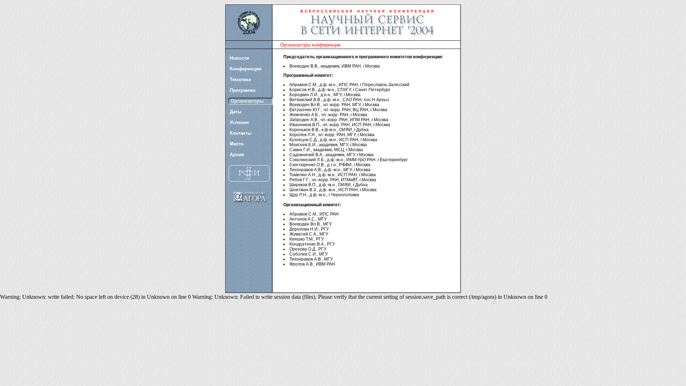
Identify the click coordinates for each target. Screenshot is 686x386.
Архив (237, 154)
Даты (236, 111)
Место (237, 144)
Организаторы (247, 101)
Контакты (241, 133)
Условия (239, 122)
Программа (242, 90)
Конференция (246, 68)
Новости (239, 58)
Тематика (240, 79)
